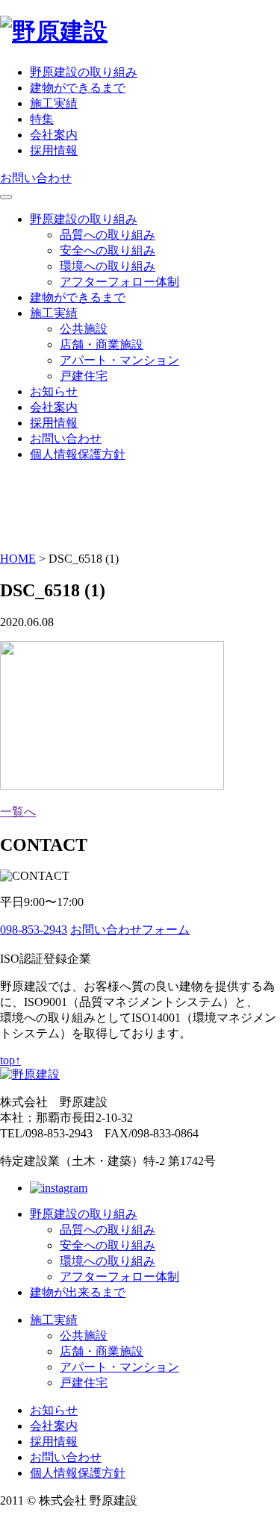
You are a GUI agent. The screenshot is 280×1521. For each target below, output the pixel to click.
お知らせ (54, 391)
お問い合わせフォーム (130, 929)
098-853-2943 (33, 929)
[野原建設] (54, 31)
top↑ (10, 1060)
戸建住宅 (84, 375)
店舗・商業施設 (101, 344)
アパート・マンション (119, 360)
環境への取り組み (107, 266)
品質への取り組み (107, 234)
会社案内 (54, 134)
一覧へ (18, 811)
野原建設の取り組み (83, 72)
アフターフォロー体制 (119, 281)
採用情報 (54, 150)
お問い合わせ (36, 178)
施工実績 (54, 103)
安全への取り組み (107, 250)
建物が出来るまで (77, 1292)
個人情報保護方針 (77, 454)
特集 (42, 119)
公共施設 (84, 328)
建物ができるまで (77, 87)
